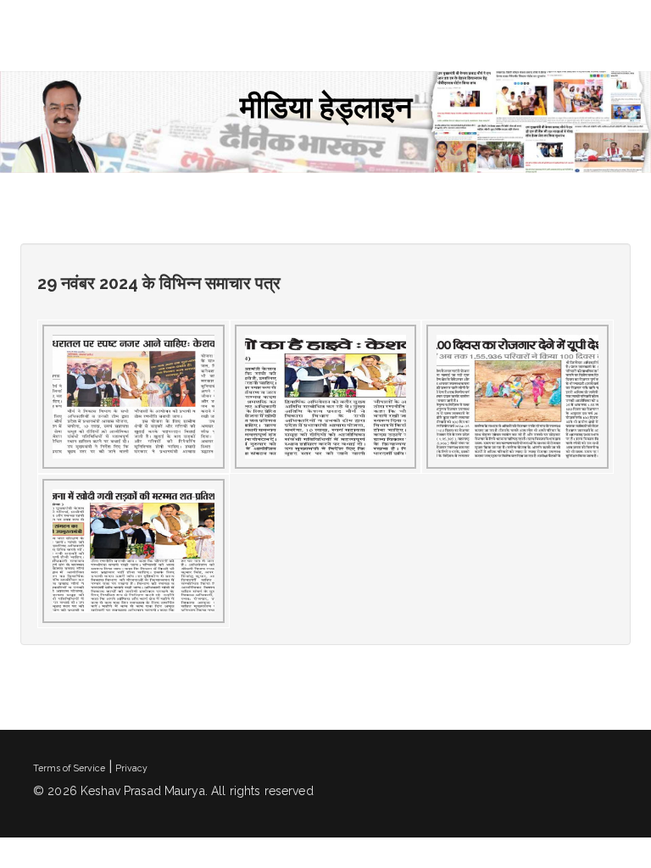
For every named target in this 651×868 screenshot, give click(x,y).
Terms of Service (69, 768)
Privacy (131, 768)
